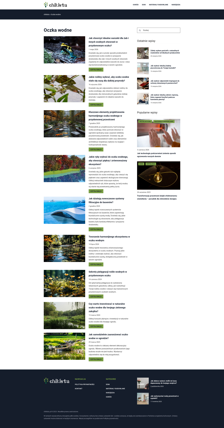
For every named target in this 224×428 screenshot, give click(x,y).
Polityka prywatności (84, 384)
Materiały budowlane (158, 5)
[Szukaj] (140, 30)
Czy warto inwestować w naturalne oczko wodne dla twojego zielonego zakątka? (107, 307)
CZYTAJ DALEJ (96, 70)
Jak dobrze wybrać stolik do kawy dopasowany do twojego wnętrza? (163, 382)
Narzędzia (176, 5)
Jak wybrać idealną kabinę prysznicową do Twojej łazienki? (163, 67)
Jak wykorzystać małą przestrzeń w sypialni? (164, 397)
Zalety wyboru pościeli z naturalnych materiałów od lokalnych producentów (165, 52)
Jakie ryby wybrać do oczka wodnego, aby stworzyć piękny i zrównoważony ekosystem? (108, 160)
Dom (144, 5)
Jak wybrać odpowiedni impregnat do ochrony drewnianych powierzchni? (164, 82)
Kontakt (78, 389)
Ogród (135, 5)
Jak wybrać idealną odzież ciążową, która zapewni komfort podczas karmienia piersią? (164, 97)
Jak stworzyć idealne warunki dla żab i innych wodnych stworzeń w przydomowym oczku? (109, 42)
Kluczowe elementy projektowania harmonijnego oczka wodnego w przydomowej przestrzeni (106, 116)
